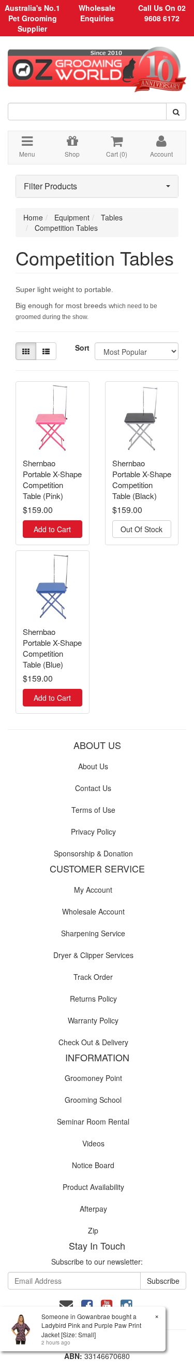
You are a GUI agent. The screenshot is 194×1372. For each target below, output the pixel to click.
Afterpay (93, 1208)
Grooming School (93, 1099)
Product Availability (93, 1187)
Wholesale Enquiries (97, 13)
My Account (93, 889)
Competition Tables (66, 228)
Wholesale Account (93, 911)
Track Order (93, 977)
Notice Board (93, 1165)
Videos (93, 1143)
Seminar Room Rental (93, 1121)
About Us (93, 766)
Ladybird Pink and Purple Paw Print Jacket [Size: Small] (91, 1329)
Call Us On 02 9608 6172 (162, 13)
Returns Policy (93, 998)
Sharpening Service (93, 933)
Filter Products (50, 186)
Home (33, 217)
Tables (112, 217)
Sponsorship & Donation (93, 853)
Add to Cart (52, 529)
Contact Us (93, 788)
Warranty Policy (93, 1020)
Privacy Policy (93, 831)
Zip (93, 1230)
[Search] (176, 111)
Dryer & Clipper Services (93, 955)
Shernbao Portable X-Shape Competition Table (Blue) (52, 648)
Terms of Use (93, 810)
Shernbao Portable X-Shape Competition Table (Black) (141, 479)
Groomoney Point (93, 1078)
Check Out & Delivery (93, 1042)
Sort (81, 347)
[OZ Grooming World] (97, 66)
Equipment (71, 217)
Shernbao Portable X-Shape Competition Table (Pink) (52, 479)
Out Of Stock (141, 529)
